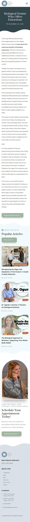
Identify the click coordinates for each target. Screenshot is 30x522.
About (4, 475)
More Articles (8, 240)
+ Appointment (6, 472)
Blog (4, 477)
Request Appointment (11, 215)
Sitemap (5, 484)
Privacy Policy (6, 482)
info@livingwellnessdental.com (11, 507)
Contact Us (5, 480)
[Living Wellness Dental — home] (7, 3)
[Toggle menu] (26, 3)
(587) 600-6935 (7, 463)
